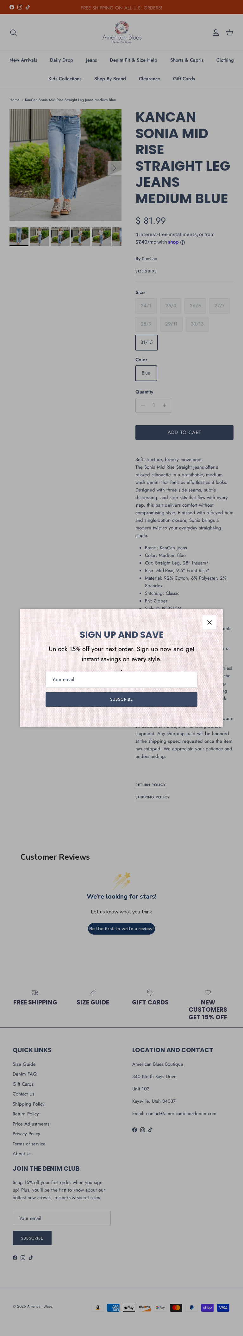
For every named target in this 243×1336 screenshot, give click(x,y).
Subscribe (121, 699)
